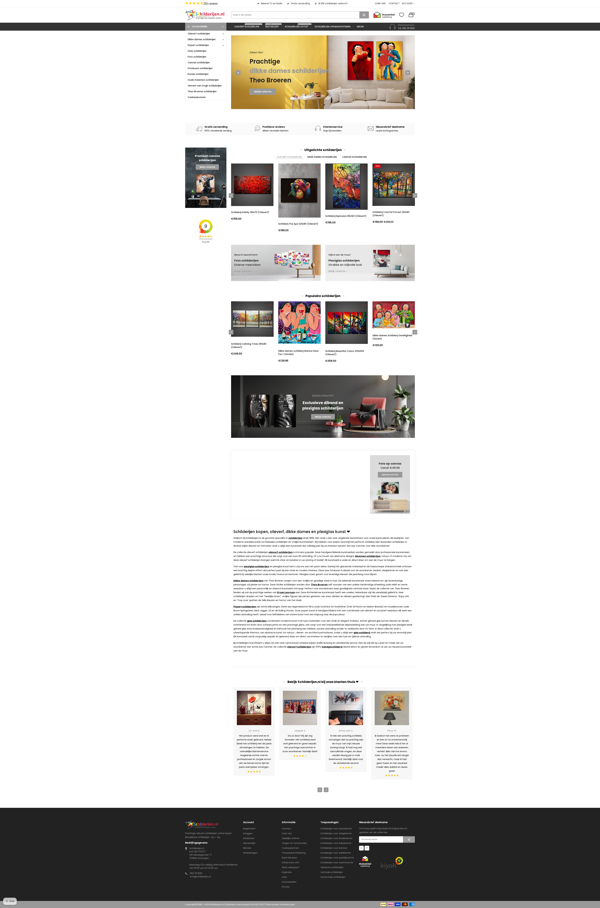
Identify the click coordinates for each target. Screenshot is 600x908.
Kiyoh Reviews (289, 857)
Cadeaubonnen (290, 848)
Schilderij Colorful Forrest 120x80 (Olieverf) (390, 214)
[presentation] (238, 72)
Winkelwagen (250, 852)
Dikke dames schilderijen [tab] (322, 156)
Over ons (380, 3)
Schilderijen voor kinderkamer (336, 838)
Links (284, 877)
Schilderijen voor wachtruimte (336, 862)
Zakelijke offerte (290, 838)
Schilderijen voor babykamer (335, 843)
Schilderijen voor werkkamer (335, 852)
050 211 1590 (196, 873)
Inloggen (247, 833)
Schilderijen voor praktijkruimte (337, 857)
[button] (321, 104)
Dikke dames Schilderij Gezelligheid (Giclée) (345, 337)
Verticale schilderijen (331, 872)
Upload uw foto (390, 474)
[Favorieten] (401, 15)
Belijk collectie (207, 167)
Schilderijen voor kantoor (333, 848)
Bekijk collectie (262, 91)
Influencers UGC (291, 862)
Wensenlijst (249, 843)
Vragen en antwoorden (294, 843)
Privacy (286, 886)
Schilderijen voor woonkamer (336, 828)
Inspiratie (287, 872)
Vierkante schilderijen (332, 867)
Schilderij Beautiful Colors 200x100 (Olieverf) (297, 353)
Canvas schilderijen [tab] (354, 156)
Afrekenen (248, 838)
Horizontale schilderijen (332, 877)
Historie (247, 848)
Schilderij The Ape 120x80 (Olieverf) (298, 223)
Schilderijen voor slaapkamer (336, 833)
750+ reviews (210, 3)
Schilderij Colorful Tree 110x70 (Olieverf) (389, 353)
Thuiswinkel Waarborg (294, 852)
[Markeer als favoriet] (270, 167)
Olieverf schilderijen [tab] (289, 156)
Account (407, 3)
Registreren (249, 828)
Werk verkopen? (290, 867)
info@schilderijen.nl (200, 876)
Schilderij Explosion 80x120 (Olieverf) (345, 216)
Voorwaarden (289, 881)
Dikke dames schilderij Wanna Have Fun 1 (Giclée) (251, 353)
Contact (394, 3)
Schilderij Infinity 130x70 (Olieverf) (250, 212)
